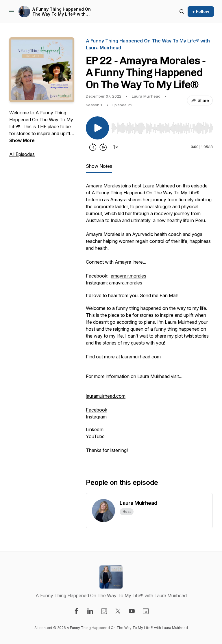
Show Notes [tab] (99, 166)
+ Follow (200, 11)
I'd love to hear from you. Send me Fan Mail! (132, 295)
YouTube (95, 436)
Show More (22, 140)
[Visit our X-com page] (118, 611)
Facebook (96, 410)
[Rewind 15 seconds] (93, 147)
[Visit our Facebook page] (76, 611)
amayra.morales (126, 283)
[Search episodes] (182, 11)
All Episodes (22, 154)
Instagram (96, 417)
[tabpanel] (149, 320)
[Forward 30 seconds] (103, 147)
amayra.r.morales (128, 276)
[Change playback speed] (115, 147)
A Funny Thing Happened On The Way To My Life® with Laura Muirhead (61, 12)
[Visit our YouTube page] (132, 611)
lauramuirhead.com (105, 396)
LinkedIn (94, 429)
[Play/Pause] (97, 127)
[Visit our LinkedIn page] (90, 611)
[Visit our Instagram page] (104, 611)
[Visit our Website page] (146, 611)
